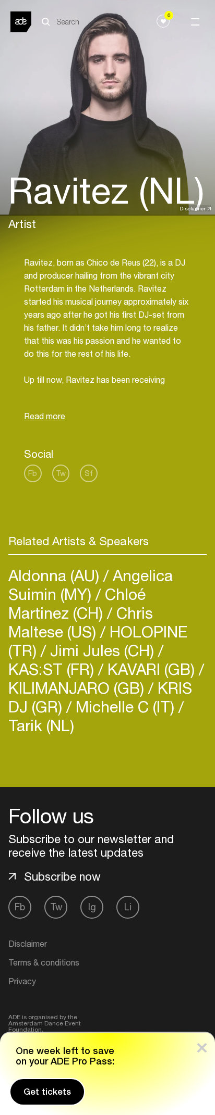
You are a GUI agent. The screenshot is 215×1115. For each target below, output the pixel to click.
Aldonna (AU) (55, 575)
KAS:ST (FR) (53, 669)
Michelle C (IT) (124, 706)
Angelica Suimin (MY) (90, 584)
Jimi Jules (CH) (102, 650)
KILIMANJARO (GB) (78, 688)
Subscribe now (62, 876)
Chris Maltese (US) (80, 622)
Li (128, 906)
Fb (32, 473)
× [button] (202, 1045)
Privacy (22, 981)
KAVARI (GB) (151, 669)
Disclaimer (193, 208)
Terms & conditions (43, 962)
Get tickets (47, 1091)
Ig (92, 906)
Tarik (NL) (41, 725)
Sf (89, 473)
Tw (61, 473)
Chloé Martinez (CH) (77, 603)
